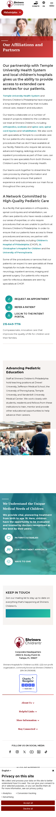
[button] (44, 4)
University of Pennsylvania (17, 252)
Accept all (28, 803)
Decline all (28, 808)
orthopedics (9, 126)
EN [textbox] (44, 6)
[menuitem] (28, 702)
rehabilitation (29, 130)
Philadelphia (10, 12)
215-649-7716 (12, 324)
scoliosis (22, 126)
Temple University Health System (21, 95)
